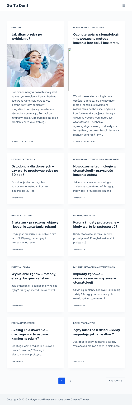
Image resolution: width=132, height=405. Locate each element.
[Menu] (124, 5)
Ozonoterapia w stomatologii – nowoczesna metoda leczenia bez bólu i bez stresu (96, 38)
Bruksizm (16, 215)
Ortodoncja (29, 159)
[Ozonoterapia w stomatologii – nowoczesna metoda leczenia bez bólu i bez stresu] (96, 69)
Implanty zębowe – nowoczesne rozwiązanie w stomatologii (94, 278)
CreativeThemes (80, 399)
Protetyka (89, 215)
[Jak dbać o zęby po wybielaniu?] (35, 65)
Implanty (78, 267)
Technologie (112, 159)
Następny (114, 380)
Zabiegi (26, 267)
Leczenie (16, 159)
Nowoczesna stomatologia (88, 27)
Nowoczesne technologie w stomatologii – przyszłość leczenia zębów (94, 170)
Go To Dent (17, 5)
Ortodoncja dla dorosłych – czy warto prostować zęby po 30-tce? (34, 170)
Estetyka (16, 27)
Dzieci (76, 323)
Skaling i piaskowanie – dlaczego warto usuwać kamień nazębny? (30, 334)
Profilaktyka (18, 323)
